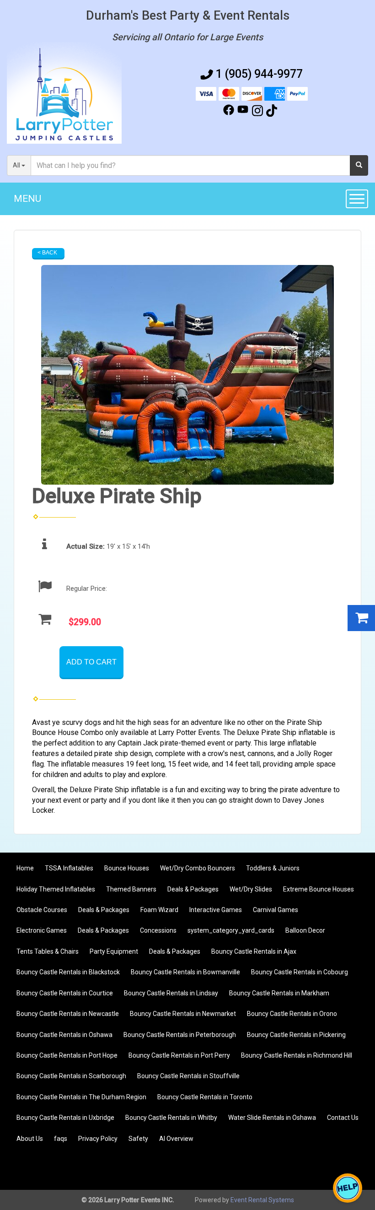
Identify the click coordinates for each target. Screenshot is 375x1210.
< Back (47, 252)
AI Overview (176, 1138)
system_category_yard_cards (231, 930)
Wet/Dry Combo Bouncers (197, 868)
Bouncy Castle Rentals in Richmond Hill (296, 1055)
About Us (29, 1138)
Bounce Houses (126, 868)
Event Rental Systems (262, 1200)
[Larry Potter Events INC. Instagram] (257, 112)
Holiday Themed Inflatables (55, 889)
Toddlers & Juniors (273, 868)
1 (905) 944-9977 (259, 74)
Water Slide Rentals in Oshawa (272, 1117)
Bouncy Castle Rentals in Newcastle (67, 1013)
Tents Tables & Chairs (47, 951)
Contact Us (343, 1117)
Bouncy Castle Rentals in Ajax (253, 951)
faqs (60, 1138)
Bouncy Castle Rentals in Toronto (204, 1097)
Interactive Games (215, 909)
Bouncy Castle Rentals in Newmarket (183, 1013)
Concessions (158, 930)
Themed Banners (131, 889)
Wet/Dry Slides (251, 889)
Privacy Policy (98, 1138)
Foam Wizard (159, 909)
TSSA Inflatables (69, 868)
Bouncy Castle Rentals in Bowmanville (185, 972)
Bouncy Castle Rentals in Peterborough (179, 1034)
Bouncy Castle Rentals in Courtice (64, 993)
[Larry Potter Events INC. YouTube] (242, 112)
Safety (138, 1138)
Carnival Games (275, 909)
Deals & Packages (193, 889)
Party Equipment (114, 951)
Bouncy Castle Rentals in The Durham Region (81, 1097)
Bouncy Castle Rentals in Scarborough (71, 1076)
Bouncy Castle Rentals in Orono (292, 1013)
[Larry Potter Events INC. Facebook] (228, 112)
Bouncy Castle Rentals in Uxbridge (65, 1117)
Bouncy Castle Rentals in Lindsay (171, 993)
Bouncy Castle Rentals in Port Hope (67, 1055)
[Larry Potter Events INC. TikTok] (271, 112)
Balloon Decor (305, 930)
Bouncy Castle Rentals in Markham (279, 993)
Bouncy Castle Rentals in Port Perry (179, 1055)
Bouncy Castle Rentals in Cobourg (299, 972)
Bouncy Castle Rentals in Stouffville (188, 1076)
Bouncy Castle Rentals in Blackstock (68, 972)
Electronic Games (41, 930)
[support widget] (347, 1188)
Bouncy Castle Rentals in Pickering (296, 1034)
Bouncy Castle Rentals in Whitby (171, 1117)
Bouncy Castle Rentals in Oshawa (64, 1034)
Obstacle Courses (41, 909)
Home (25, 868)
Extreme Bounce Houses (318, 889)
